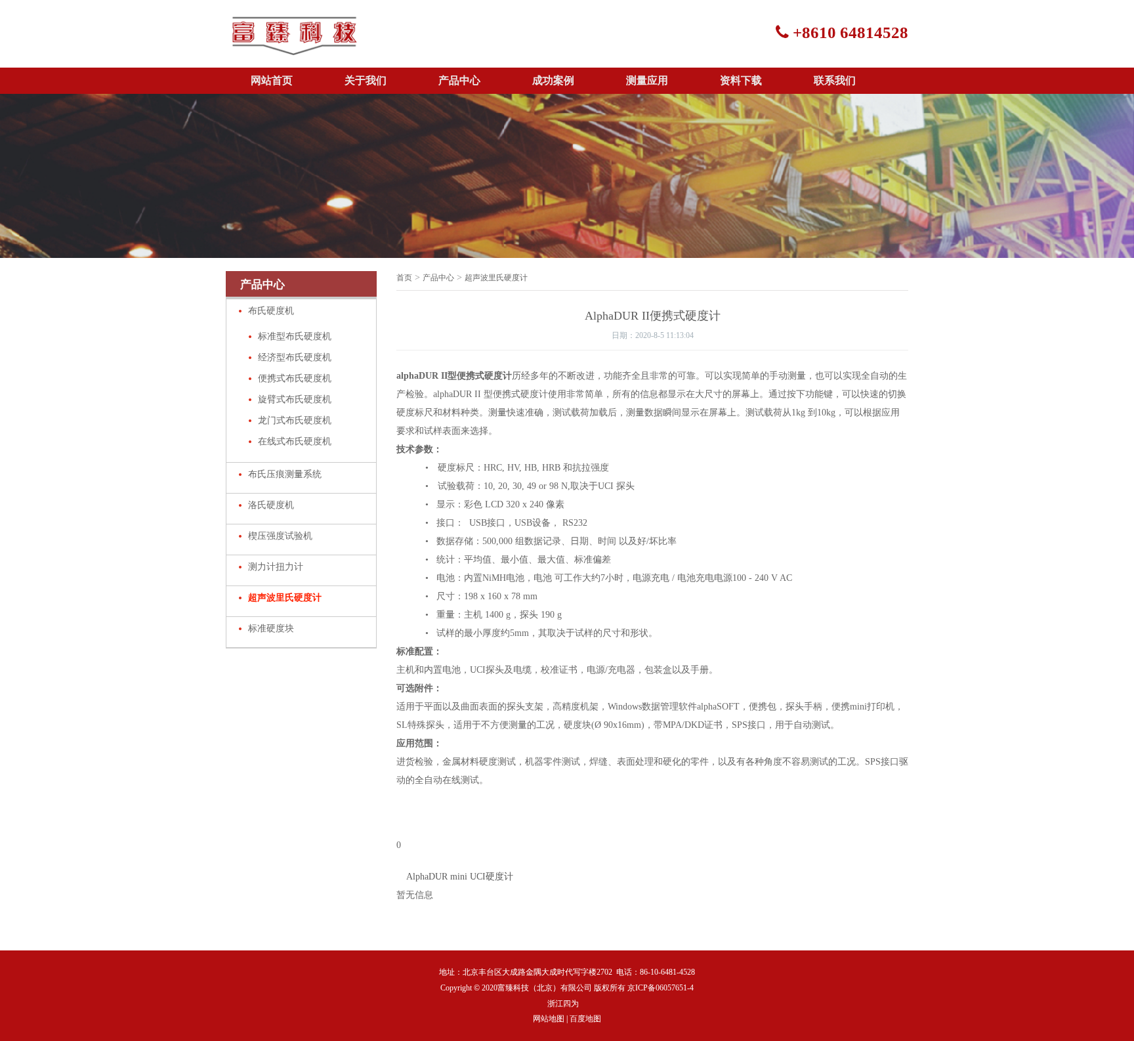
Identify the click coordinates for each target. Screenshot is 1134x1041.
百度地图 (585, 1018)
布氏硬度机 (271, 311)
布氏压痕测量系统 (285, 474)
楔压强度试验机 (280, 536)
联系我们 (835, 80)
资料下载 (741, 80)
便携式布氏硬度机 (294, 378)
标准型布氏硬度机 (294, 336)
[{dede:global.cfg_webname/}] (295, 45)
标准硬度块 (271, 628)
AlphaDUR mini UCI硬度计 (459, 877)
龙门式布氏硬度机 (294, 420)
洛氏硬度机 (271, 505)
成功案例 (553, 80)
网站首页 (272, 80)
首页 (404, 277)
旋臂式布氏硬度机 (294, 399)
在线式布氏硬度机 (294, 441)
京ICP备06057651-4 (660, 987)
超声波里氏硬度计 (285, 598)
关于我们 (366, 80)
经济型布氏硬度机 (294, 357)
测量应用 (647, 80)
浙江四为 (563, 1003)
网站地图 (548, 1018)
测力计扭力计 (275, 567)
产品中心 (459, 80)
